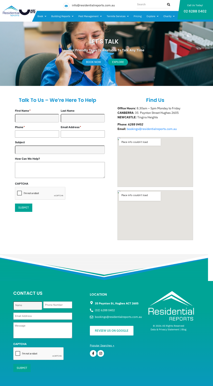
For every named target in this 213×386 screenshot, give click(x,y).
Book (40, 16)
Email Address (70, 127)
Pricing (138, 16)
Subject (20, 142)
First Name (22, 110)
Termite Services (116, 16)
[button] (42, 16)
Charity (167, 16)
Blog (183, 329)
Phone (19, 127)
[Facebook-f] (93, 353)
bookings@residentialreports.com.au (152, 129)
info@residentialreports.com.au (93, 5)
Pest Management (88, 16)
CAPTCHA (21, 183)
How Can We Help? (27, 158)
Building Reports (60, 16)
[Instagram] (100, 353)
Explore (151, 16)
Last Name (68, 110)
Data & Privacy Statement (165, 329)
